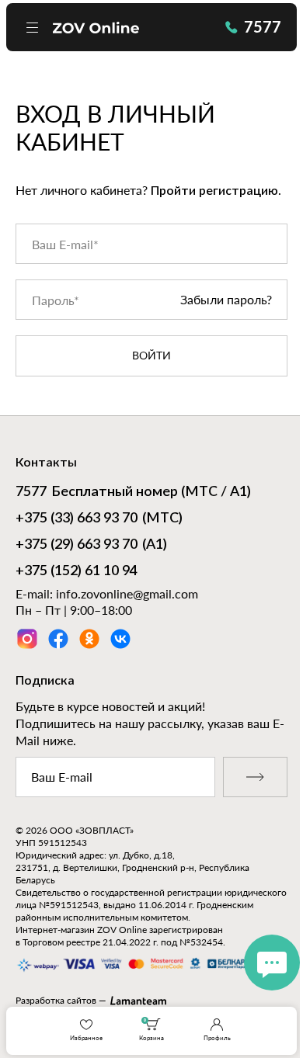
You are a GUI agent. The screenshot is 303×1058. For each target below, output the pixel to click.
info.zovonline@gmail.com (127, 593)
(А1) (91, 545)
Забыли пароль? (226, 300)
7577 (262, 26)
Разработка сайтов (56, 1000)
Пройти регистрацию (214, 191)
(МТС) (99, 519)
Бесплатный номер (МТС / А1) (133, 492)
